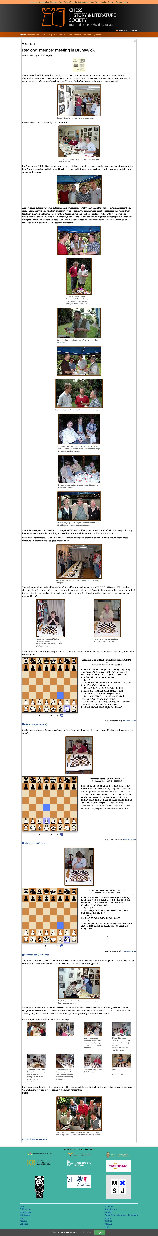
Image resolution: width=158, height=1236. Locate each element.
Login (126, 2)
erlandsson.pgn (35, 724)
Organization (44, 2)
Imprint (103, 2)
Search (98, 34)
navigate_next (51, 715)
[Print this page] (134, 41)
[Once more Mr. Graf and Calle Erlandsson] (93, 1061)
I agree (100, 1232)
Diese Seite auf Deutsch (127, 30)
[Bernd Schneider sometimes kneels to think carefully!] (121, 1061)
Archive (77, 34)
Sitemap (119, 2)
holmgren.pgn (36, 954)
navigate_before (45, 715)
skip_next (57, 715)
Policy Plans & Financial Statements (73, 2)
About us (33, 2)
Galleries (87, 34)
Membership (46, 34)
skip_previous (39, 715)
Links (69, 34)
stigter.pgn (34, 843)
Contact (111, 2)
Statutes (53, 2)
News (23, 34)
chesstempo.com (130, 721)
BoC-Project (59, 34)
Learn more (86, 1232)
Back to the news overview (34, 1139)
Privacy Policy (93, 2)
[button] (61, 715)
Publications (33, 34)
